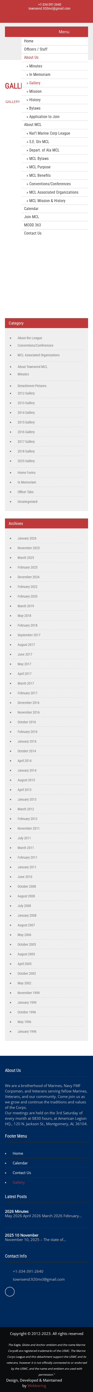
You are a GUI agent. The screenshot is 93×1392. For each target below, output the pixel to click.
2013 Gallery (26, 403)
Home (28, 41)
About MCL (33, 124)
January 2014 (27, 770)
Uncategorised (27, 502)
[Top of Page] (79, 1381)
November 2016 (29, 712)
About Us (31, 57)
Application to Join (44, 116)
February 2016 (27, 732)
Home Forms (26, 473)
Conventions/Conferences (50, 184)
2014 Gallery (26, 413)
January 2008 (27, 915)
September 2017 (29, 635)
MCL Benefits (40, 175)
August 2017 (26, 645)
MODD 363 (32, 225)
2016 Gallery (26, 432)
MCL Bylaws (39, 158)
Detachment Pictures (32, 386)
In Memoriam (39, 74)
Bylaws (34, 108)
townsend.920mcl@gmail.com (49, 8)
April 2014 (24, 761)
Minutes (35, 66)
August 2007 (26, 925)
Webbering (37, 1385)
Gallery (34, 83)
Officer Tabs (25, 492)
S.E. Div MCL (39, 141)
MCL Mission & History (47, 200)
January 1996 (27, 1031)
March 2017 (26, 683)
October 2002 (27, 973)
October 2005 (27, 944)
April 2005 (24, 964)
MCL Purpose (40, 167)
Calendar (31, 208)
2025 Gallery (26, 461)
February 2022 (27, 587)
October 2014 (27, 751)
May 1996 (24, 1022)
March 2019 (26, 606)
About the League (30, 338)
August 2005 (26, 954)
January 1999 (27, 1002)
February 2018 (27, 625)
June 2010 (25, 877)
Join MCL (31, 216)
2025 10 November (21, 1235)
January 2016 (27, 741)
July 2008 (24, 906)
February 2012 (27, 819)
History (35, 99)
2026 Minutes (17, 1211)
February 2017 (27, 693)
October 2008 (27, 886)
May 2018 (24, 616)
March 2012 (26, 809)
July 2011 (24, 838)
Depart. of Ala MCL (44, 150)
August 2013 (26, 780)
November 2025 (29, 548)
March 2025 (26, 558)
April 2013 (24, 790)
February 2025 (27, 567)
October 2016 (27, 722)
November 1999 (29, 993)
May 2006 (24, 935)
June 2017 (25, 654)
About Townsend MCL (33, 367)
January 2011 (27, 867)
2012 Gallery (26, 393)
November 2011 (29, 828)
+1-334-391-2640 (49, 4)
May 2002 (24, 983)
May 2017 (24, 664)
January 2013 (27, 799)
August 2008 (26, 896)
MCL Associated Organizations (53, 192)
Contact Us (32, 233)
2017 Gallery (26, 442)
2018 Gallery (26, 451)
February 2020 (27, 596)
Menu (64, 31)
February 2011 (27, 857)
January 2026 (27, 538)
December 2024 (28, 577)
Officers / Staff (35, 49)
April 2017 (24, 674)
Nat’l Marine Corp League (49, 133)
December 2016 (28, 703)
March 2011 (26, 848)
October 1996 (27, 1012)
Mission (35, 91)
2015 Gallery (26, 422)
